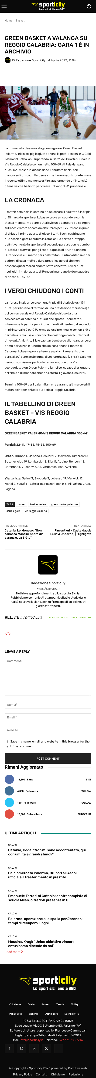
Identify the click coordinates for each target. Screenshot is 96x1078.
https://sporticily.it (48, 588)
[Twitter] (46, 1048)
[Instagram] (21, 1048)
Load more (12, 952)
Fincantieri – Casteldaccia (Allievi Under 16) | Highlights (70, 532)
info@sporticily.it (31, 1040)
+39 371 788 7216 (70, 1040)
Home (9, 20)
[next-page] (9, 634)
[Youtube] (58, 1048)
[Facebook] (9, 1048)
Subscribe (84, 814)
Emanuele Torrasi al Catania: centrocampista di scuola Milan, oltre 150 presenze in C (48, 619)
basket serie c (38, 504)
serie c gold (13, 511)
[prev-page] (6, 634)
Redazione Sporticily (30, 60)
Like (88, 779)
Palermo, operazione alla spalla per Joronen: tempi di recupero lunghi (45, 921)
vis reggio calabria (36, 511)
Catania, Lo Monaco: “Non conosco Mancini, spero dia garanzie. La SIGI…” (24, 534)
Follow (85, 791)
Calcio (47, 608)
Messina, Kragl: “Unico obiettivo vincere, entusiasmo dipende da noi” (41, 944)
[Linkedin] (33, 1048)
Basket (20, 20)
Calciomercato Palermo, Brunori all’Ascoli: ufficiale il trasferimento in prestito (43, 875)
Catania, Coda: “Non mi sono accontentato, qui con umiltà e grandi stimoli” (47, 852)
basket (21, 504)
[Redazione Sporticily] (8, 60)
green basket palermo (64, 504)
